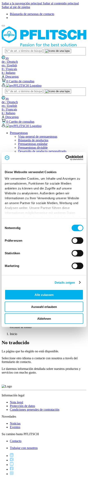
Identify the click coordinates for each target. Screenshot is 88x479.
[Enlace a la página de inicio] (44, 45)
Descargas (12, 76)
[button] (19, 133)
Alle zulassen (44, 294)
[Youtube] (12, 464)
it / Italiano (8, 72)
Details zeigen (65, 282)
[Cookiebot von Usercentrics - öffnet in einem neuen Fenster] (65, 157)
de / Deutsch (10, 61)
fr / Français (9, 69)
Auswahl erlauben (44, 306)
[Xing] (12, 460)
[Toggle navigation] (3, 25)
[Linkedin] (12, 455)
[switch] (77, 240)
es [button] (7, 58)
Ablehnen (44, 318)
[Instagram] (12, 474)
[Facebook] (12, 469)
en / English (9, 65)
